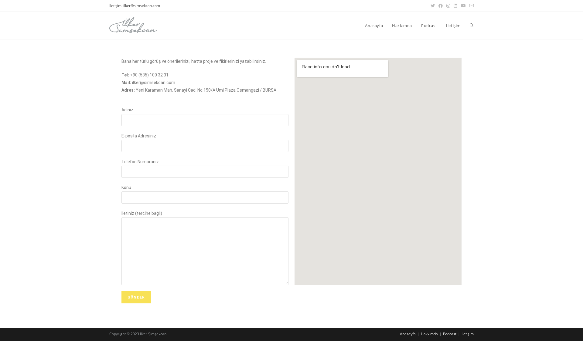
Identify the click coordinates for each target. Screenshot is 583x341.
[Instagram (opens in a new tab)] (448, 6)
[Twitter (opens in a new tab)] (433, 6)
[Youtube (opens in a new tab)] (463, 6)
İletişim (468, 333)
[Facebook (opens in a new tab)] (441, 6)
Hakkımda (429, 333)
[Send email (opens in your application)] (471, 6)
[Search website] (471, 25)
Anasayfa (408, 333)
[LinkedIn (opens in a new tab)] (455, 6)
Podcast (449, 333)
